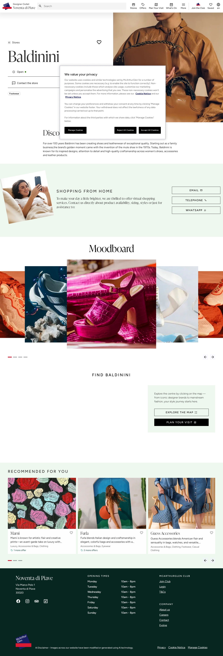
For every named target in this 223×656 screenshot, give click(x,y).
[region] (113, 102)
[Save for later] (99, 42)
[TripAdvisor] (36, 601)
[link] (24, 6)
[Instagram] (27, 601)
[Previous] (205, 357)
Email (194, 190)
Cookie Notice (176, 647)
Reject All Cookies (125, 130)
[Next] (212, 357)
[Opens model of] (63, 306)
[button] (71, 533)
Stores (16, 42)
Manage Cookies (197, 647)
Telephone (194, 200)
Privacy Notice (73, 97)
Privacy (161, 647)
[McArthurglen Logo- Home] (7, 6)
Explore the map (179, 412)
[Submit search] (40, 6)
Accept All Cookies (150, 130)
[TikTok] (45, 601)
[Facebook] (18, 601)
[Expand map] (76, 420)
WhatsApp (194, 210)
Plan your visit (179, 422)
